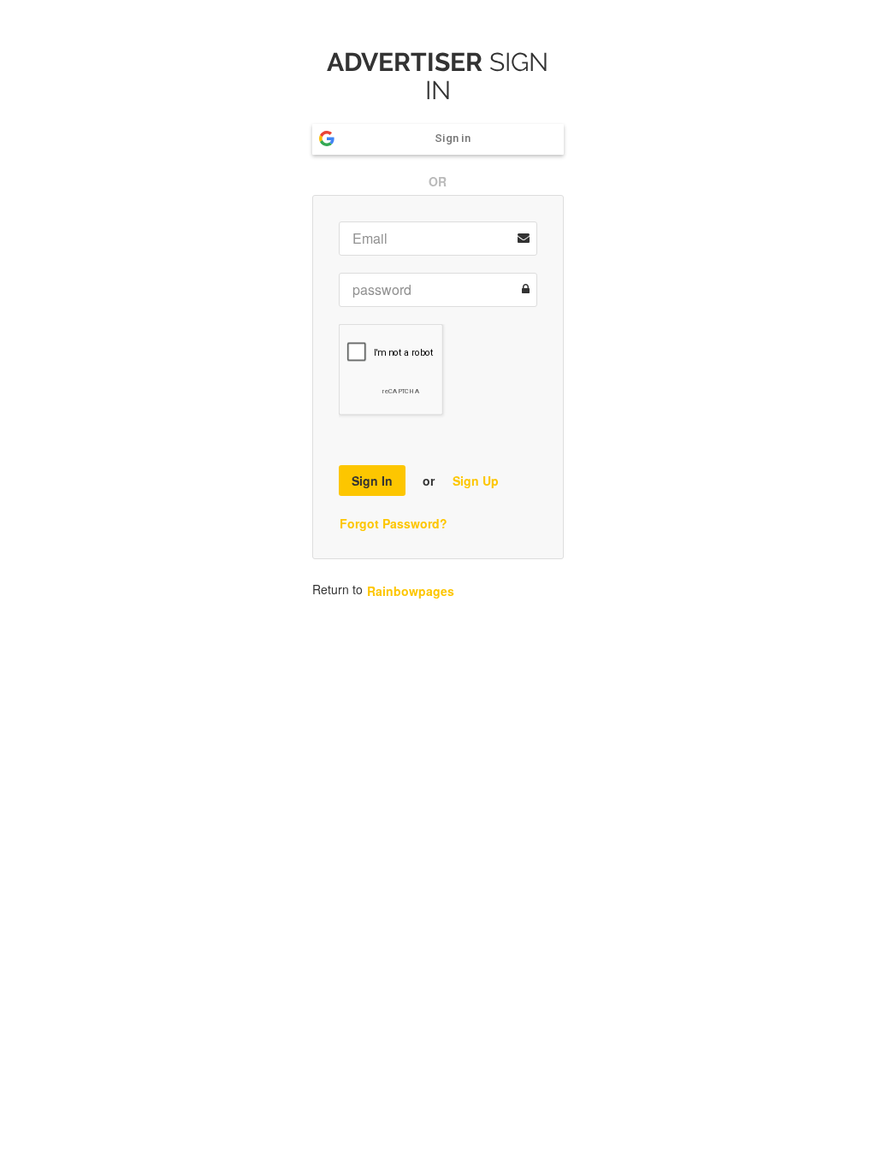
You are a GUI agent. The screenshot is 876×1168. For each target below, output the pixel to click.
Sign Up (476, 480)
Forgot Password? (393, 523)
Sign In (372, 480)
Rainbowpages (410, 590)
